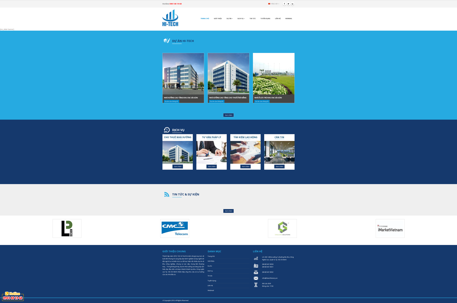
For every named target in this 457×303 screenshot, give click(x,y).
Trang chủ (205, 19)
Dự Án (229, 19)
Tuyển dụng (265, 19)
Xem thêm (228, 115)
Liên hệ (278, 19)
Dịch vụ (240, 19)
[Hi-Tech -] (170, 17)
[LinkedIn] (292, 4)
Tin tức (253, 19)
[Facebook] (284, 4)
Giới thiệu (218, 19)
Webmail (288, 19)
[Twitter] (288, 4)
